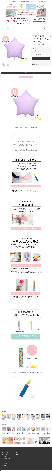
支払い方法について (5, 452)
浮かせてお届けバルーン (28, 1)
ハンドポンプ (16, 372)
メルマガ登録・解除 (5, 461)
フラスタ (39, 1)
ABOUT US (45, 1)
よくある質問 (42, 1)
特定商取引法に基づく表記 (35, 64)
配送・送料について (5, 454)
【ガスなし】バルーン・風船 (36, 35)
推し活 (24, 1)
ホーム (31, 35)
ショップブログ (4, 463)
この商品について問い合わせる (37, 62)
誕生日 (22, 1)
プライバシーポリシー (5, 460)
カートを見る (16, 452)
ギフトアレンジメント (34, 1)
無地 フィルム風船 (42, 35)
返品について (33, 63)
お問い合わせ (16, 454)
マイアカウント (16, 450)
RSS (2, 465)
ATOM (5, 465)
